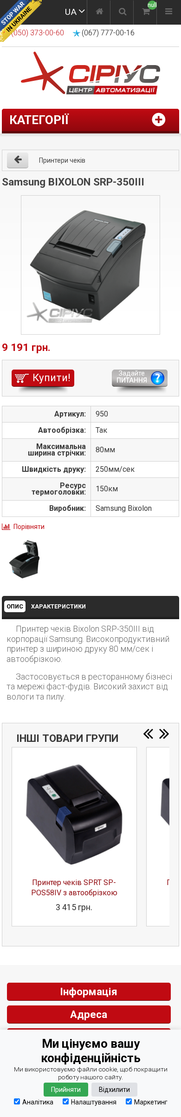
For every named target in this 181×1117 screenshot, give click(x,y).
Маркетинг (151, 1101)
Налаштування (93, 1101)
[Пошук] (123, 12)
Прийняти (66, 1089)
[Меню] (168, 12)
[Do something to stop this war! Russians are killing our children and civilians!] (21, 21)
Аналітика (37, 1101)
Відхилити (114, 1089)
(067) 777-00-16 (108, 32)
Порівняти (29, 526)
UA (71, 12)
